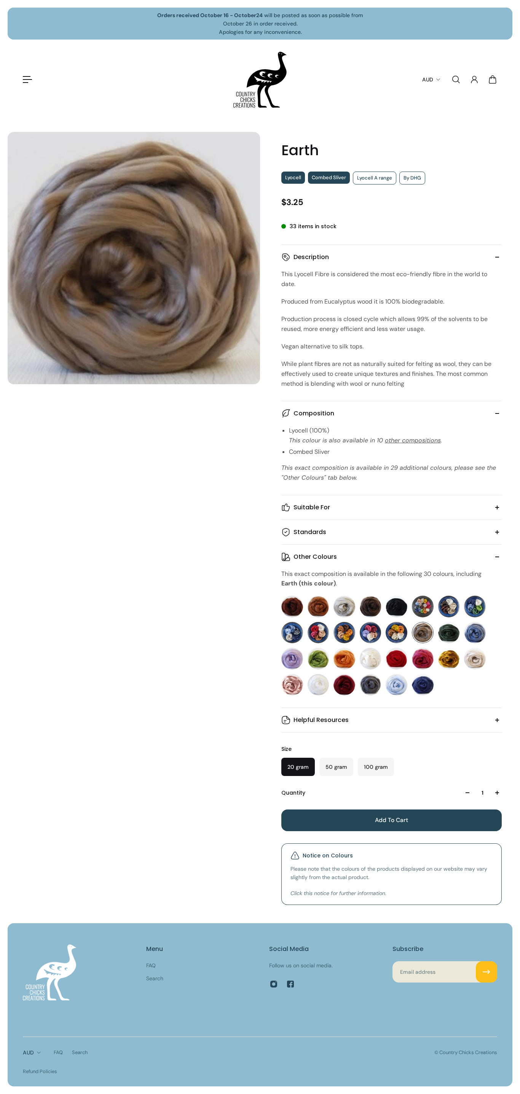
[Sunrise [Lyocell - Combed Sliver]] (396, 685)
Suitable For (311, 507)
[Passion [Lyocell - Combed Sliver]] (396, 658)
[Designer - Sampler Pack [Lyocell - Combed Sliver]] (423, 606)
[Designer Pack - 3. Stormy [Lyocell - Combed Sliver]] (292, 633)
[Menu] (27, 79)
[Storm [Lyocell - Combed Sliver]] (370, 685)
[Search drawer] (456, 79)
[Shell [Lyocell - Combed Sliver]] (292, 685)
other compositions (413, 440)
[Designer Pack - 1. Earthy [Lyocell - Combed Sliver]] (449, 606)
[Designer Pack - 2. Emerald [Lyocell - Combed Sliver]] (475, 606)
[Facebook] (290, 984)
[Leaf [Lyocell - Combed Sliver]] (318, 658)
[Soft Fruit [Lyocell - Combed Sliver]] (344, 685)
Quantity (293, 793)
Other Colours (315, 556)
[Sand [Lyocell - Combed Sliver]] (475, 658)
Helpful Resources (321, 720)
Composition (313, 413)
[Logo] (260, 79)
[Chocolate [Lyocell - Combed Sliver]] (292, 606)
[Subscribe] (486, 972)
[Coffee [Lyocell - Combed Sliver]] (370, 606)
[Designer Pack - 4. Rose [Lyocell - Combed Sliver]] (318, 633)
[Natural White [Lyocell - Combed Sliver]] (370, 658)
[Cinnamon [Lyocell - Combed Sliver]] (318, 606)
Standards (309, 532)
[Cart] (492, 79)
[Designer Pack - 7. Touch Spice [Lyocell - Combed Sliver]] (396, 633)
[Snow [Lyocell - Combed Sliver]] (318, 685)
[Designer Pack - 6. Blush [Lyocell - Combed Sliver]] (370, 633)
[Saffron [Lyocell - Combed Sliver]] (449, 658)
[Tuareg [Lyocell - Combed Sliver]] (423, 685)
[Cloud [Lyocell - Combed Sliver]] (344, 606)
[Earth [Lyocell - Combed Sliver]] (423, 633)
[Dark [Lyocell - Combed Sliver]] (396, 606)
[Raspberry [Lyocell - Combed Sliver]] (423, 658)
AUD (28, 1052)
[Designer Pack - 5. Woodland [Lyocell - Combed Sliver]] (344, 633)
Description (311, 257)
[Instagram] (273, 984)
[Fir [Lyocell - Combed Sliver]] (449, 633)
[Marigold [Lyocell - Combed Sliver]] (344, 658)
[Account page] (474, 79)
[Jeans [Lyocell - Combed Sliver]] (475, 633)
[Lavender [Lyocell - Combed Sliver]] (292, 658)
